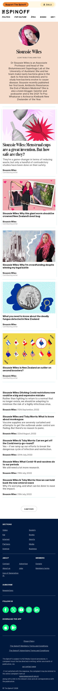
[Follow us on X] (14, 612)
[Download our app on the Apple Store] (6, 630)
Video (5, 530)
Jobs (21, 568)
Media (31, 544)
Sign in (49, 4)
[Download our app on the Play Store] (14, 630)
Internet (6, 539)
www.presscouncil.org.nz (29, 676)
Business (33, 548)
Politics (6, 17)
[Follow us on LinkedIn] (37, 612)
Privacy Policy (29, 641)
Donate (39, 563)
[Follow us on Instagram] (30, 612)
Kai (4, 534)
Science (6, 548)
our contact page (29, 667)
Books (43, 17)
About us (6, 568)
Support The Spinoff (15, 4)
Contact (6, 563)
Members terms (42, 568)
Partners (6, 544)
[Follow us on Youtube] (22, 612)
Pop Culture (20, 17)
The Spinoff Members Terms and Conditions (29, 646)
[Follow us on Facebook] (6, 612)
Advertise (23, 563)
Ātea (33, 17)
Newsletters (8, 590)
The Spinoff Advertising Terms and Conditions (29, 650)
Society (32, 530)
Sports (32, 539)
